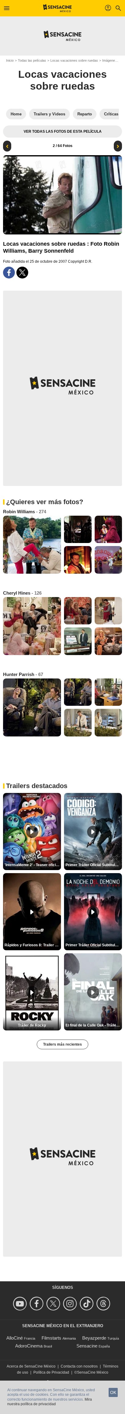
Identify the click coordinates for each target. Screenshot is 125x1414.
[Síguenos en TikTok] (87, 1303)
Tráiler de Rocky (32, 1025)
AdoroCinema (28, 1345)
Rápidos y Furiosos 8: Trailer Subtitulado (33, 945)
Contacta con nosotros (79, 1366)
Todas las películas (32, 60)
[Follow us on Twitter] (54, 1303)
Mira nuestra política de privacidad (49, 1401)
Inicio (10, 60)
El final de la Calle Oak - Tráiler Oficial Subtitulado (94, 1025)
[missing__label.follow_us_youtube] (21, 1303)
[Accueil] (57, 8)
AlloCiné (14, 1338)
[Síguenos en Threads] (104, 1303)
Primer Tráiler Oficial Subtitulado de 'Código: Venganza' (94, 865)
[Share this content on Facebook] (9, 272)
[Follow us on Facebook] (37, 1303)
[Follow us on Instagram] (71, 1303)
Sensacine (86, 1345)
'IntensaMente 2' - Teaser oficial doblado (33, 865)
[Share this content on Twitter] (22, 272)
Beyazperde (94, 1338)
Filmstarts (51, 1338)
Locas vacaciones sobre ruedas (74, 60)
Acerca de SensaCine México (31, 1366)
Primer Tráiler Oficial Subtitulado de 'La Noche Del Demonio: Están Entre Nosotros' (94, 945)
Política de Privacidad (51, 1372)
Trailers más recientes (62, 1044)
